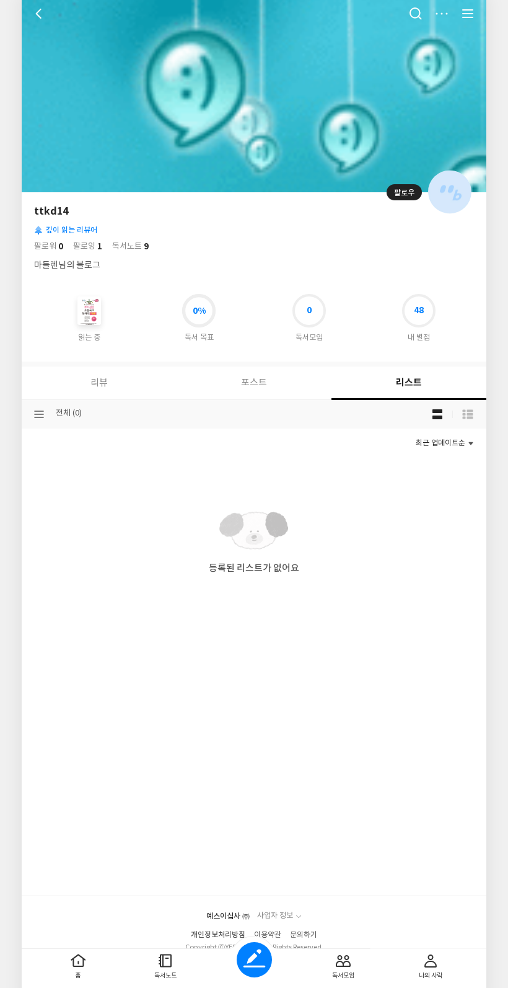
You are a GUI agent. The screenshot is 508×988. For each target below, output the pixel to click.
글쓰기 (254, 959)
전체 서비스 (468, 13)
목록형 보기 (467, 414)
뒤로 (40, 13)
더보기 (442, 13)
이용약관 (267, 935)
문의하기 (303, 935)
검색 (415, 13)
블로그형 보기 (437, 414)
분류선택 (39, 414)
